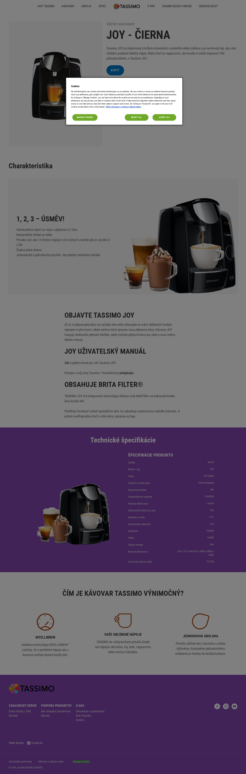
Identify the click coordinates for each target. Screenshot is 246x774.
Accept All (164, 117)
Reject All (136, 117)
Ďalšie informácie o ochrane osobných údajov (123, 107)
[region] (124, 101)
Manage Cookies (85, 117)
